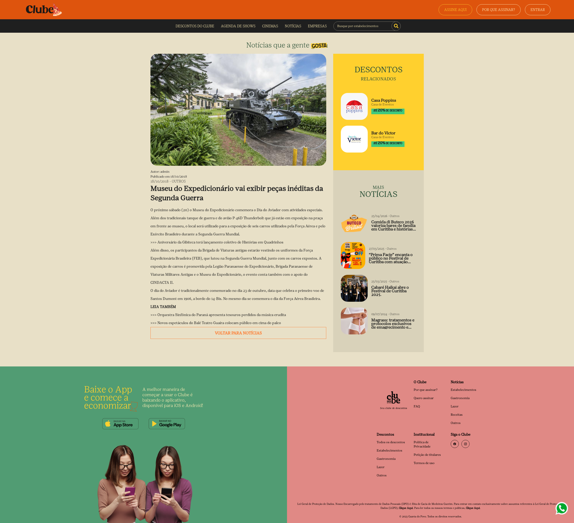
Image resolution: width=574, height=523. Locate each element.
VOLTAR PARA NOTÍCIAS (238, 333)
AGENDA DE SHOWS (238, 26)
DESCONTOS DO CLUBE (195, 26)
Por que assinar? (425, 390)
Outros (456, 423)
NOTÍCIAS (293, 26)
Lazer (455, 406)
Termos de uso (424, 463)
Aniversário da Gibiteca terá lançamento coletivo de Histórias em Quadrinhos (220, 242)
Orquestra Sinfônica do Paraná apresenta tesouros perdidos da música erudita (221, 315)
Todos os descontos (391, 442)
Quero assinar (424, 398)
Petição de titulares (427, 455)
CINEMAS (270, 26)
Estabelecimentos (463, 390)
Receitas (457, 415)
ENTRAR (538, 10)
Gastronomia (460, 398)
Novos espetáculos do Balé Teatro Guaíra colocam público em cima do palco (219, 323)
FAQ (417, 406)
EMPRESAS (317, 26)
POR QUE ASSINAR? (498, 10)
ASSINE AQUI (455, 10)
